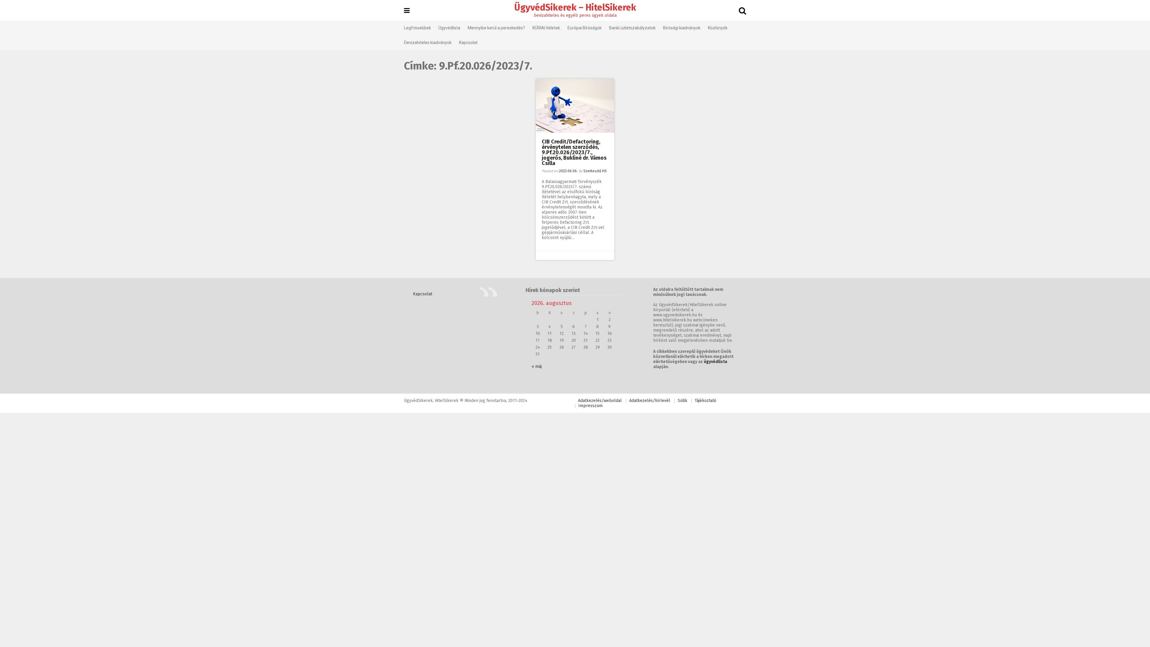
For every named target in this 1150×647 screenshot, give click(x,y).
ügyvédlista (715, 361)
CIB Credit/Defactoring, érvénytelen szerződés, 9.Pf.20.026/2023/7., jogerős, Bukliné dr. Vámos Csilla (574, 152)
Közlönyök (717, 27)
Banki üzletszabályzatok (632, 27)
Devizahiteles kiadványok (428, 42)
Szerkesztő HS (595, 171)
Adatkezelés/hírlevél (649, 400)
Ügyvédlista (449, 27)
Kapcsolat (468, 42)
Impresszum (590, 405)
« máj (537, 366)
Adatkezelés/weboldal (600, 400)
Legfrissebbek (417, 27)
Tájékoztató (705, 400)
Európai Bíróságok (585, 27)
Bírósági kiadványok (681, 27)
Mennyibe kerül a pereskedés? (496, 27)
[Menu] (407, 10)
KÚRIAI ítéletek (546, 27)
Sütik (682, 400)
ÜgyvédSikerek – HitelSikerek (575, 7)
